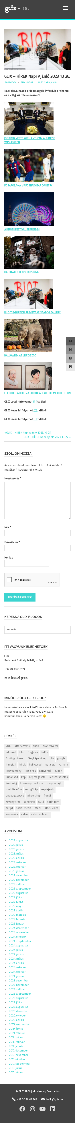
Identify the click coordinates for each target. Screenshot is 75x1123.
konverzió (45, 771)
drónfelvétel (50, 746)
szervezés (12, 814)
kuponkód (12, 777)
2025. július (16, 897)
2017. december (18, 1050)
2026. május (16, 854)
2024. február (17, 972)
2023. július (16, 1002)
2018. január (16, 1046)
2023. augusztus (18, 998)
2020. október (17, 1015)
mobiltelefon (14, 789)
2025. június (16, 902)
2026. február (17, 867)
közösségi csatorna (32, 783)
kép (23, 777)
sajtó (41, 802)
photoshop (34, 796)
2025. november (19, 880)
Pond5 (48, 796)
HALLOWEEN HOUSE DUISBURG (21, 272)
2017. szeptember (19, 1064)
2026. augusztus (18, 840)
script (9, 808)
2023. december (18, 980)
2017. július (15, 1068)
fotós (44, 752)
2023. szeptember (20, 994)
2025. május (16, 906)
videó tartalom (40, 814)
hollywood (35, 765)
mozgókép (31, 789)
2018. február (17, 1042)
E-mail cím (12, 542)
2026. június (16, 849)
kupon (58, 771)
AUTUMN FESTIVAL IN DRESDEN (22, 229)
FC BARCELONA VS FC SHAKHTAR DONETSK (28, 185)
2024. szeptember (20, 941)
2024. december (19, 928)
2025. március (17, 915)
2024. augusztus (18, 945)
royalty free (13, 802)
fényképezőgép (36, 758)
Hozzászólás (12, 478)
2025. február (17, 919)
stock (38, 808)
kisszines (30, 771)
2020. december (19, 1011)
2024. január (16, 976)
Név (7, 527)
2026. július (16, 845)
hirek (22, 765)
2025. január (16, 924)
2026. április (16, 858)
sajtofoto (29, 802)
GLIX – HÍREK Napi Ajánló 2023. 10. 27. (46, 437)
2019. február (17, 1033)
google (61, 758)
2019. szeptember (20, 1024)
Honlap (8, 557)
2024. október (17, 937)
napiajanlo (47, 789)
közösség (11, 783)
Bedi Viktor (27, 83)
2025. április (16, 910)
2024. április (16, 963)
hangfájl (11, 765)
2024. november (19, 932)
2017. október (17, 1059)
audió (36, 746)
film (21, 752)
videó (24, 814)
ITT (35, 402)
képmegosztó (37, 777)
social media (23, 808)
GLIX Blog (26, 8)
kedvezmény (13, 771)
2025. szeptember (20, 889)
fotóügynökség (15, 758)
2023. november (19, 985)
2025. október (17, 884)
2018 (8, 746)
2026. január (16, 871)
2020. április (16, 1020)
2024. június (16, 954)
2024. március (17, 967)
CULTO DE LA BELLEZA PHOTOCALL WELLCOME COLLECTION (37, 393)
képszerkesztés (58, 777)
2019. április (16, 1029)
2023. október (17, 989)
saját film (53, 802)
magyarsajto (54, 783)
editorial (11, 752)
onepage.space (15, 796)
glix (52, 758)
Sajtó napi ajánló (47, 83)
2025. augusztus (18, 893)
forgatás (33, 752)
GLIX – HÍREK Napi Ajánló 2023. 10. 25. (28, 433)
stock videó (51, 808)
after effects (22, 746)
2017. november (18, 1055)
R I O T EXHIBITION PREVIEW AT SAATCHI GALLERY (32, 312)
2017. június (16, 1072)
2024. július (16, 950)
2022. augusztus (18, 1007)
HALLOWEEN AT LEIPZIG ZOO (20, 355)
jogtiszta (50, 765)
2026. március (17, 862)
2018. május (16, 1037)
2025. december (18, 875)
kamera (63, 765)
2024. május (16, 959)
